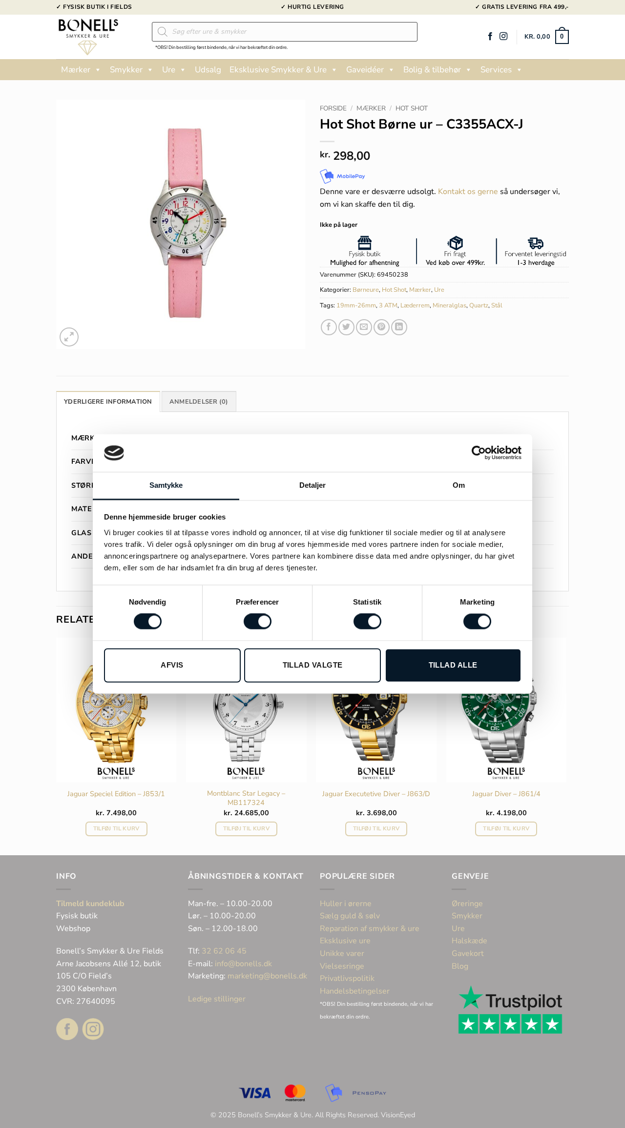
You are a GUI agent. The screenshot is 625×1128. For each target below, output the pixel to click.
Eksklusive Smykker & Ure (278, 69)
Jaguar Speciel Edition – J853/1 (116, 794)
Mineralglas (449, 305)
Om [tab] (459, 485)
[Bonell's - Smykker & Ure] (96, 37)
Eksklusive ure (345, 940)
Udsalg (208, 69)
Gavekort (468, 953)
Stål (496, 305)
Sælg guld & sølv (350, 916)
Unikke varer (342, 953)
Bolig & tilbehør (432, 69)
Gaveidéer (365, 69)
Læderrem (415, 305)
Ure (168, 69)
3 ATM (388, 305)
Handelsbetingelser (355, 991)
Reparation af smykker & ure (369, 928)
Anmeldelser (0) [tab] (199, 401)
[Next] (566, 745)
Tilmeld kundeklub (90, 903)
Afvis (172, 665)
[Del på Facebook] (329, 327)
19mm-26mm (356, 305)
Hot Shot (412, 108)
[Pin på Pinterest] (382, 327)
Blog (460, 966)
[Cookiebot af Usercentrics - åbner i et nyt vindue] (478, 453)
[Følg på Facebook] (490, 36)
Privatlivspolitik (347, 978)
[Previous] (56, 745)
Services (496, 69)
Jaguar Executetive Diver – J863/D (376, 794)
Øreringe (467, 903)
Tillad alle (453, 665)
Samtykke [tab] (166, 485)
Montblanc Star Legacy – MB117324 (246, 798)
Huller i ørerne (346, 903)
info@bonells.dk (243, 963)
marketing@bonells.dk (267, 976)
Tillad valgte (313, 665)
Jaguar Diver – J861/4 (506, 794)
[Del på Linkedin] (399, 327)
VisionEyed (398, 1115)
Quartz (478, 305)
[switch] (257, 621)
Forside (333, 108)
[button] (546, 37)
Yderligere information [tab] (108, 401)
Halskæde (469, 940)
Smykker (126, 69)
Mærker (75, 69)
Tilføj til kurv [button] (116, 828)
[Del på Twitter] (346, 327)
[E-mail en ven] (364, 327)
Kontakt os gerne (468, 191)
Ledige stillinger (217, 999)
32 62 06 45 (224, 951)
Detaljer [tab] (312, 485)
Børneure (366, 289)
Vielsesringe (343, 966)
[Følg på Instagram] (503, 36)
